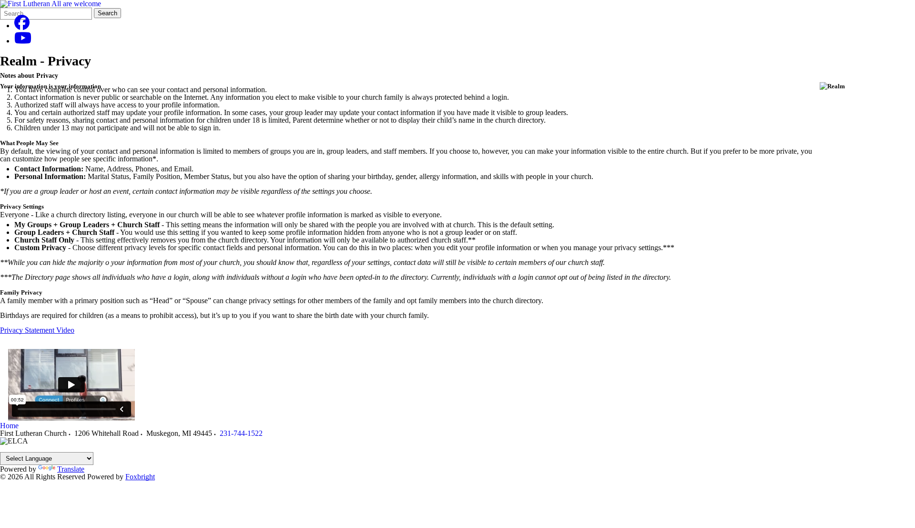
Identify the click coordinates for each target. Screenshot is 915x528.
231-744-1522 (241, 433)
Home (9, 426)
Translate (70, 469)
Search (107, 13)
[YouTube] (22, 41)
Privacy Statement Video (37, 330)
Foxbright (140, 477)
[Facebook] (22, 25)
